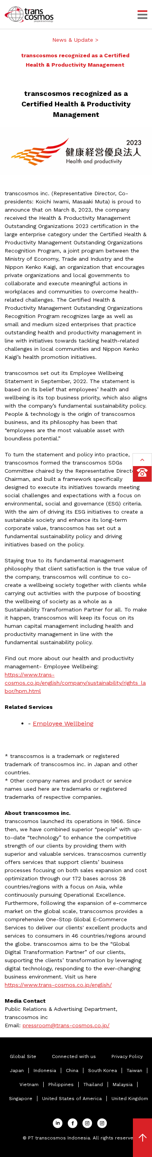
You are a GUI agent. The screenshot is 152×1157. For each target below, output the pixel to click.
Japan (17, 1070)
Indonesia (45, 1070)
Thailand (93, 1084)
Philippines (61, 1084)
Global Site (23, 1056)
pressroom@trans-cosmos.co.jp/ (66, 1025)
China (72, 1070)
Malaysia (123, 1084)
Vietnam (29, 1084)
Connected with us (74, 1056)
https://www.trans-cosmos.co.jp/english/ (58, 985)
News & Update (73, 40)
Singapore (20, 1098)
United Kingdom (129, 1098)
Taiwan (134, 1070)
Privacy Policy (127, 1056)
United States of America (72, 1098)
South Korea (102, 1070)
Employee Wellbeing (63, 723)
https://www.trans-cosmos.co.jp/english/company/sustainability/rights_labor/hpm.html (75, 682)
